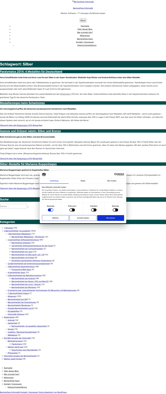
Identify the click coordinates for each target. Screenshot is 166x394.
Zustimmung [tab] (54, 181)
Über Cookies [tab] (111, 181)
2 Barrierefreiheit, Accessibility (17, 231)
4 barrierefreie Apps (16, 272)
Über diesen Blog (85, 29)
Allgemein (12, 296)
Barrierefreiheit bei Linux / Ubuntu (26, 284)
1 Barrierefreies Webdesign (19, 234)
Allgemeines (9, 317)
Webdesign (12, 335)
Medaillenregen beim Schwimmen (22, 103)
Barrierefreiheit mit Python (23, 257)
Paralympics (17, 344)
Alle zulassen (110, 218)
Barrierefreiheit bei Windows (24, 287)
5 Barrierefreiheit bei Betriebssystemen (25, 275)
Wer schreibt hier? (85, 32)
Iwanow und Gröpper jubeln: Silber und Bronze (30, 131)
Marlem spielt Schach (13, 359)
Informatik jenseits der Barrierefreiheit (20, 356)
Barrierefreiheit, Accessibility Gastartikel (29, 326)
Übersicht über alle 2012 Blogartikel (21, 125)
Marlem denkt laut (15, 347)
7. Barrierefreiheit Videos (18, 293)
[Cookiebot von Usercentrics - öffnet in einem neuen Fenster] (115, 174)
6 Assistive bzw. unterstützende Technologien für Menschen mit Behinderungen (42, 290)
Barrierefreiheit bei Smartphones (22, 302)
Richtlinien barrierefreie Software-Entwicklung (32, 260)
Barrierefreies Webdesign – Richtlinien (28, 237)
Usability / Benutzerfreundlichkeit (22, 332)
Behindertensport (15, 341)
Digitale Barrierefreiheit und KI (21, 308)
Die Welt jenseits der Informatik (17, 338)
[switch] (72, 209)
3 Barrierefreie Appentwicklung (21, 266)
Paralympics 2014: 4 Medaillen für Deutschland (31, 71)
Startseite (85, 26)
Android (11, 320)
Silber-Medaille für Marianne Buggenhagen (28, 164)
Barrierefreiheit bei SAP (18, 299)
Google (11, 329)
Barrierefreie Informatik (83, 8)
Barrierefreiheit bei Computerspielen (27, 249)
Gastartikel (12, 323)
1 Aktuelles (8, 228)
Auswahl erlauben (83, 218)
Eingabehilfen (14, 311)
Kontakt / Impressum (85, 42)
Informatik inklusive (16, 314)
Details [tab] (83, 181)
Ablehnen (55, 218)
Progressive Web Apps (21, 269)
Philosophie (13, 353)
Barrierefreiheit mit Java (22, 252)
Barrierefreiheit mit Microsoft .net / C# (28, 254)
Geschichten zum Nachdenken (25, 350)
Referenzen (85, 35)
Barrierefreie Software (21, 243)
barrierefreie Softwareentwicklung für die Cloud (32, 246)
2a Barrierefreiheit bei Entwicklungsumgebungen (29, 263)
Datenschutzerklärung (86, 45)
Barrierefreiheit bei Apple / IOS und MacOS (30, 281)
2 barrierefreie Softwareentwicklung (23, 240)
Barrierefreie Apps (85, 39)
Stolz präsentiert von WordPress (53, 392)
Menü (83, 20)
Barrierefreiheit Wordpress (19, 305)
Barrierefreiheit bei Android (23, 278)
